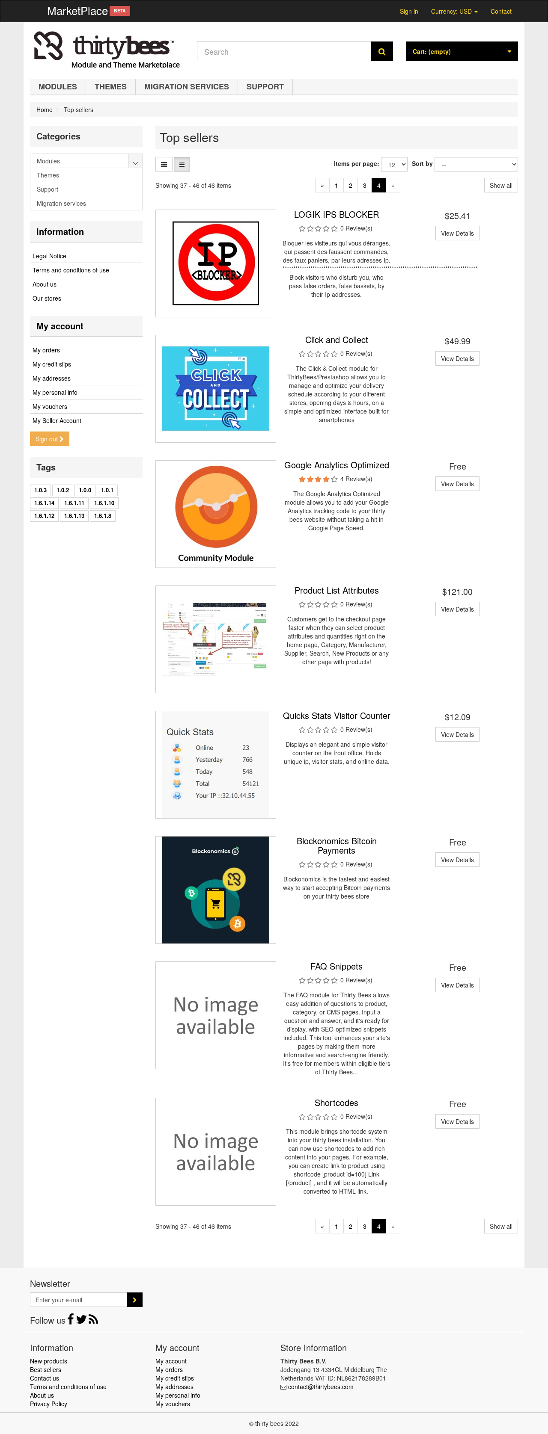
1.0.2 (63, 490)
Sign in (409, 11)
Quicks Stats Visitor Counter (336, 715)
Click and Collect (336, 339)
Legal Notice (49, 255)
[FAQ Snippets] (216, 1015)
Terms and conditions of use (71, 270)
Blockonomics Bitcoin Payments (337, 845)
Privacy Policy (48, 1403)
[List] (182, 164)
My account (59, 325)
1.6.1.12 (44, 516)
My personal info (55, 392)
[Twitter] (82, 1321)
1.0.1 (107, 490)
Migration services (186, 86)
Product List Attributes (337, 590)
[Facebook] (71, 1321)
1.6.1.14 (44, 503)
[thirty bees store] (107, 48)
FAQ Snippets (336, 966)
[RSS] (93, 1321)
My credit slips (52, 364)
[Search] (382, 51)
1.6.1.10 (104, 503)
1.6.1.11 (74, 503)
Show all (501, 185)
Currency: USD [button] (452, 10)
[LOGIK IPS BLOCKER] (216, 263)
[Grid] (164, 164)
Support (265, 86)
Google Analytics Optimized (336, 464)
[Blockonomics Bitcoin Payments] (216, 890)
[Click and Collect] (216, 388)
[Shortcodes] (216, 1151)
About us (45, 284)
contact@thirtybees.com (321, 1386)
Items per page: (356, 163)
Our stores (47, 298)
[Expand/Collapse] (136, 161)
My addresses (52, 378)
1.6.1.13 (74, 516)
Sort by (422, 163)
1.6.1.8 (102, 516)
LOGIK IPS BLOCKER (336, 214)
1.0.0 (85, 490)
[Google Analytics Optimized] (216, 514)
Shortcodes (336, 1102)
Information (60, 231)
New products (48, 1361)
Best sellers (45, 1369)
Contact (501, 11)
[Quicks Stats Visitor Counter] (216, 764)
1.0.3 (40, 490)
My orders (46, 350)
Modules (58, 86)
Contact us (44, 1378)
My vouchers (50, 406)
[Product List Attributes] (216, 639)
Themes (111, 86)
